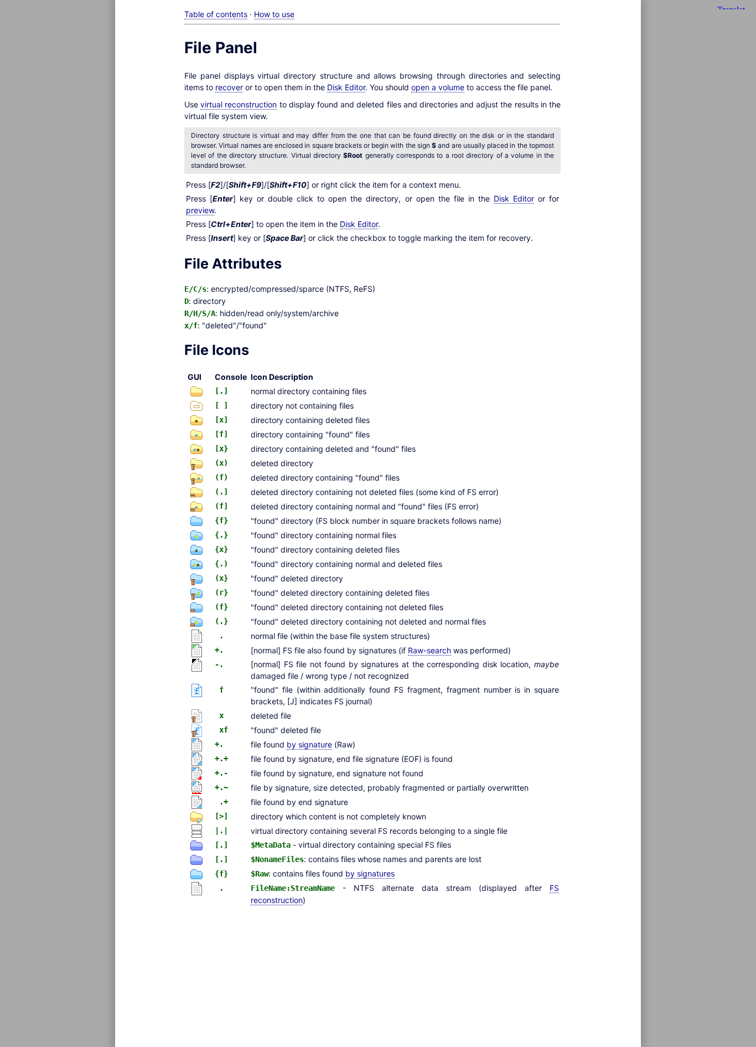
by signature (309, 744)
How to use (274, 14)
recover (229, 87)
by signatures (370, 873)
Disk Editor (346, 87)
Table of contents (215, 14)
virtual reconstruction (238, 104)
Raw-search (429, 650)
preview (200, 210)
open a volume (437, 87)
